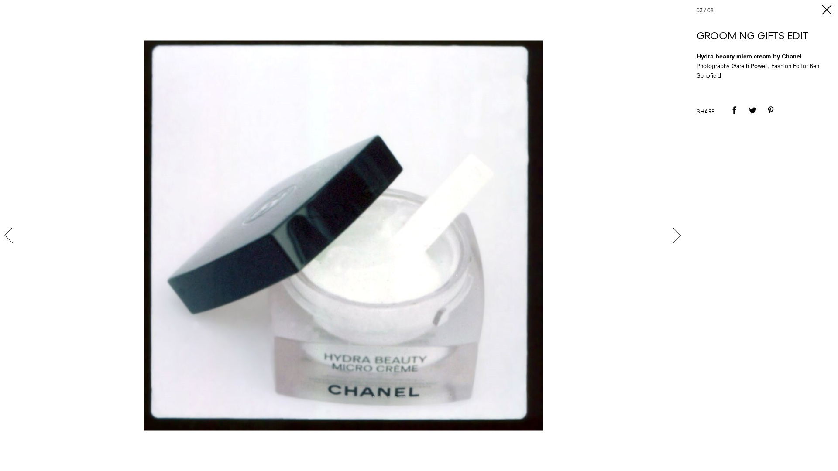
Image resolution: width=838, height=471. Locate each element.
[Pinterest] (770, 116)
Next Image (676, 235)
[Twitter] (752, 116)
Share (706, 112)
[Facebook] (734, 116)
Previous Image (9, 235)
